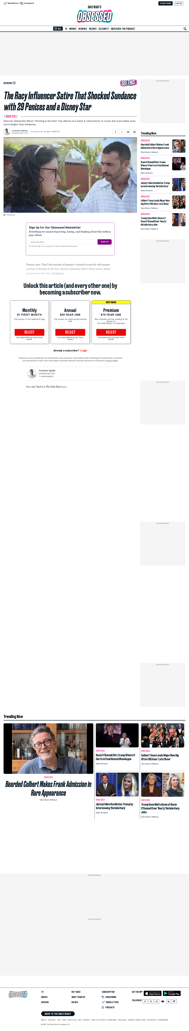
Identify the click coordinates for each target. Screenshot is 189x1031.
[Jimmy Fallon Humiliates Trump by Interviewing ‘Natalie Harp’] (178, 190)
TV (66, 28)
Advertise (72, 1020)
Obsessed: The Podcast (123, 28)
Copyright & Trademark (157, 1020)
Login (83, 350)
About (44, 1020)
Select (29, 332)
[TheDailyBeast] (94, 7)
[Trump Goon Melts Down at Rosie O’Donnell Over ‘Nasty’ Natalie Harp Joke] (178, 225)
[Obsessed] (94, 16)
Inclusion (122, 1020)
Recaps (93, 28)
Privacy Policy (73, 246)
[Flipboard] (174, 1002)
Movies (72, 28)
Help (80, 1020)
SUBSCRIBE (165, 3)
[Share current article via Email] (128, 131)
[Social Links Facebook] (145, 1002)
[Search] (185, 28)
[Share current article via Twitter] (121, 131)
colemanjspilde (47, 376)
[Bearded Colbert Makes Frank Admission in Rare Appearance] (178, 152)
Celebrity (103, 28)
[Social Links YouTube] (162, 1002)
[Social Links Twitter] (151, 1002)
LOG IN (178, 3)
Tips (59, 1020)
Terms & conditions (136, 1020)
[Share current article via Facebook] (115, 131)
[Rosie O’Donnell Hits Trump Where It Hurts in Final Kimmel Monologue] (178, 169)
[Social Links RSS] (168, 1002)
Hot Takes (75, 992)
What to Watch (78, 997)
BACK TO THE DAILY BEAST (58, 1014)
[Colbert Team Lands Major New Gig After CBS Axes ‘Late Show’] (178, 208)
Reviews (82, 28)
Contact (52, 1020)
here (64, 386)
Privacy (86, 1020)
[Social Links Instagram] (156, 1002)
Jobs (64, 1020)
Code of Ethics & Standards (104, 1020)
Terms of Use (60, 246)
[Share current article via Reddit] (134, 131)
